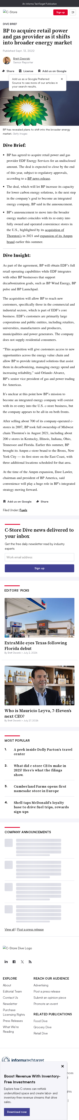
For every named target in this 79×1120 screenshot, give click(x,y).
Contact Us (10, 997)
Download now (17, 1111)
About (7, 985)
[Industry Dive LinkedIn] (6, 962)
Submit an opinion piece (50, 997)
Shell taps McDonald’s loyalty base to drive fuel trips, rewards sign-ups (41, 807)
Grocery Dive (43, 1027)
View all (10, 929)
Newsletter (10, 1004)
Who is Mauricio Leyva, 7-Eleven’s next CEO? (37, 713)
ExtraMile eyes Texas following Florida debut (35, 645)
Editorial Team (12, 991)
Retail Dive (41, 1033)
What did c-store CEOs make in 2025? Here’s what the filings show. (40, 770)
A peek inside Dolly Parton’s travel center (43, 751)
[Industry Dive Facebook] (14, 962)
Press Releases (13, 1021)
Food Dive (41, 1021)
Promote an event (46, 1004)
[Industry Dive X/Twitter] (22, 962)
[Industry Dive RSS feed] (30, 962)
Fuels (23, 510)
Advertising (41, 985)
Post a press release (30, 929)
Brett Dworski (21, 58)
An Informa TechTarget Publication (39, 3)
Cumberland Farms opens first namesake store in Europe (40, 788)
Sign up (60, 12)
